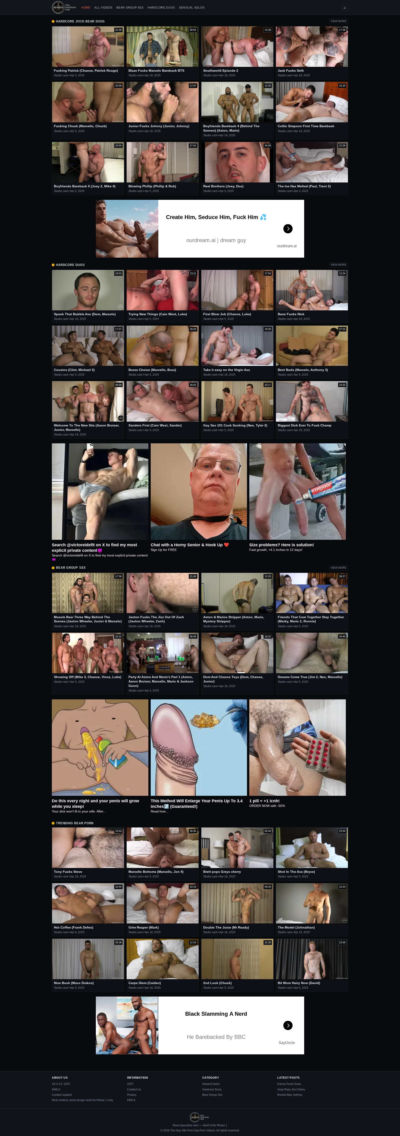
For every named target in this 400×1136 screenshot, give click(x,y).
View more (339, 21)
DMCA (56, 1089)
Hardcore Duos (161, 7)
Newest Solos (211, 1084)
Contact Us (134, 1089)
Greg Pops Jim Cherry (291, 1089)
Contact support (62, 1094)
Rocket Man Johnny (289, 1094)
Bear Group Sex (130, 7)
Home (86, 7)
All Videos (103, 7)
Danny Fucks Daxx (289, 1084)
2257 (130, 1084)
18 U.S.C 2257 (61, 1084)
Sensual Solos (191, 7)
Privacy (131, 1094)
